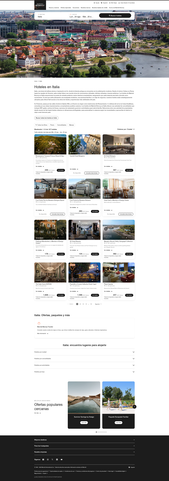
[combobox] (52, 16)
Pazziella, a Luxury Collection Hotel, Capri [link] (83, 284)
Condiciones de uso (69, 471)
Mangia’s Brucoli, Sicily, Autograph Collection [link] (118, 241)
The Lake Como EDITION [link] (43, 284)
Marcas (71, 125)
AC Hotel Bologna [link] (109, 156)
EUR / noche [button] (51, 170)
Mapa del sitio (37, 473)
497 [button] (114, 170)
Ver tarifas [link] (61, 170)
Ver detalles (39, 166)
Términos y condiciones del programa (85, 471)
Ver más (36, 413)
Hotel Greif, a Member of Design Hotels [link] (116, 200)
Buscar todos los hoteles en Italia (46, 118)
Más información (41, 333)
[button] (104, 2)
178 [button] (46, 254)
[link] (42, 158)
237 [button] (114, 295)
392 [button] (114, 254)
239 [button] (46, 170)
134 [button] (80, 254)
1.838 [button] (45, 295)
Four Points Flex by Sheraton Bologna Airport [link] (50, 200)
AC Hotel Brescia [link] (75, 241)
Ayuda (44, 473)
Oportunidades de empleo (56, 471)
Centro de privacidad (101, 471)
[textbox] (52, 16)
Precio (52, 125)
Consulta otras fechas (92, 173)
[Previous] (37, 143)
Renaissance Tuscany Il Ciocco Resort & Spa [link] (50, 156)
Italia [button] (40, 81)
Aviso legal (110, 471)
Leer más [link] (84, 422)
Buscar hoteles (116, 16)
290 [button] (80, 211)
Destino (42, 14)
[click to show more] (134, 407)
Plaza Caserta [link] (108, 284)
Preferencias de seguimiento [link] (41, 471)
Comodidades (61, 125)
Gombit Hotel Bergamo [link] (77, 156)
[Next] (63, 143)
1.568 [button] (79, 295)
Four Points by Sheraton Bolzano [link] (80, 200)
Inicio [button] (35, 81)
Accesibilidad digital (120, 471)
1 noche (74, 14)
